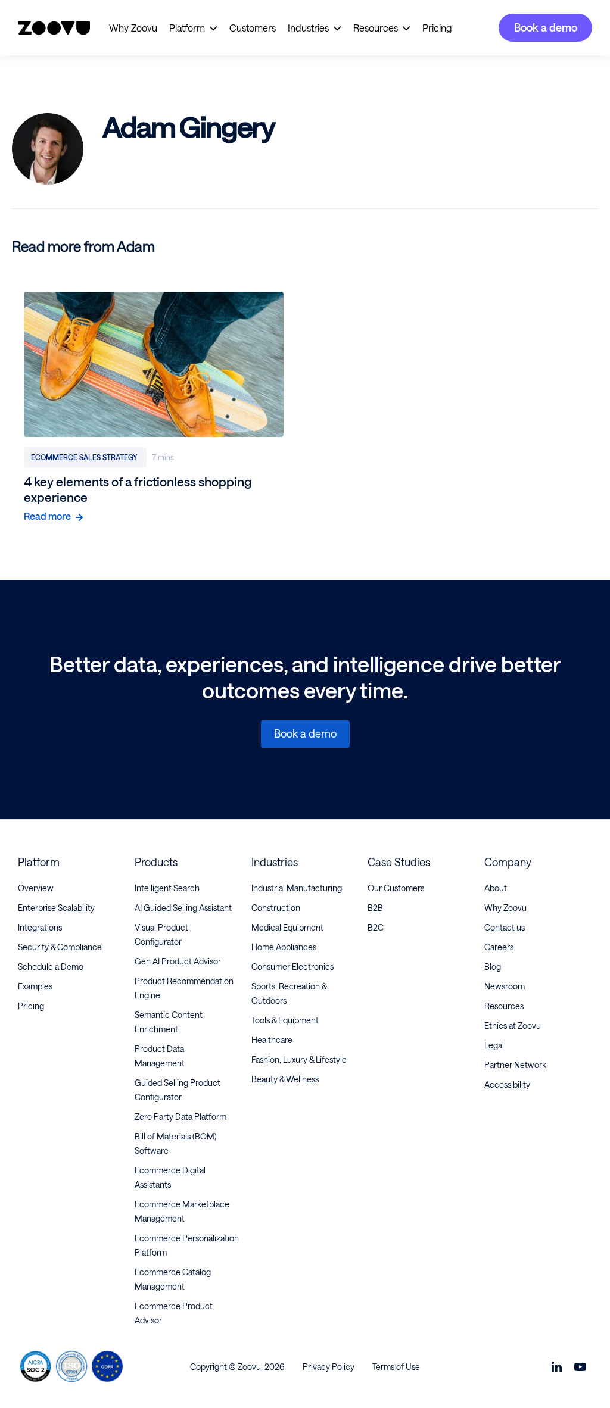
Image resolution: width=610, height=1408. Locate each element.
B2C (376, 927)
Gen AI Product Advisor (178, 961)
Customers (252, 27)
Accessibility (507, 1084)
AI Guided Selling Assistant (183, 908)
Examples (35, 986)
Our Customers (396, 888)
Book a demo (545, 27)
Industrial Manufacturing (296, 888)
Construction (275, 908)
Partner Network (515, 1065)
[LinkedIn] (556, 1366)
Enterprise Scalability (56, 908)
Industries (308, 27)
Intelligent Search (167, 888)
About (495, 888)
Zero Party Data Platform (180, 1117)
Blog (492, 966)
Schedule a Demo (50, 966)
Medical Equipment (287, 927)
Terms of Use (396, 1367)
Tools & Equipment (285, 1020)
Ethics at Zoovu (512, 1025)
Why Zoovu (133, 27)
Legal (494, 1045)
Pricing (437, 27)
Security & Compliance (60, 947)
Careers (498, 947)
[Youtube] (580, 1366)
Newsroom (504, 986)
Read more (47, 515)
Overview (36, 888)
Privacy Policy (328, 1367)
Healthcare (271, 1040)
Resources (375, 27)
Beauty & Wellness (285, 1079)
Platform (187, 27)
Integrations (40, 927)
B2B (375, 908)
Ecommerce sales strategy (85, 457)
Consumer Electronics (292, 966)
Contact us (504, 927)
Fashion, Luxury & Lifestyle (299, 1059)
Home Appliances (283, 947)
